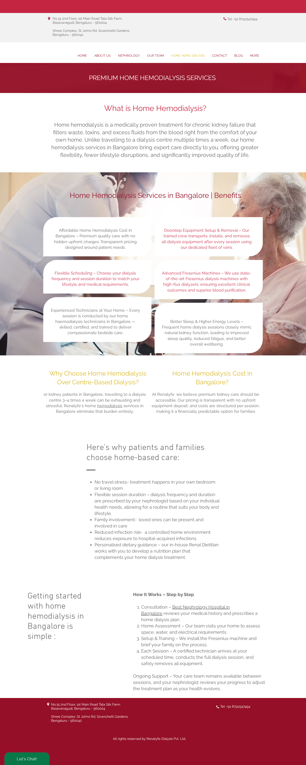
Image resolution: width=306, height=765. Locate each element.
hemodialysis (109, 405)
